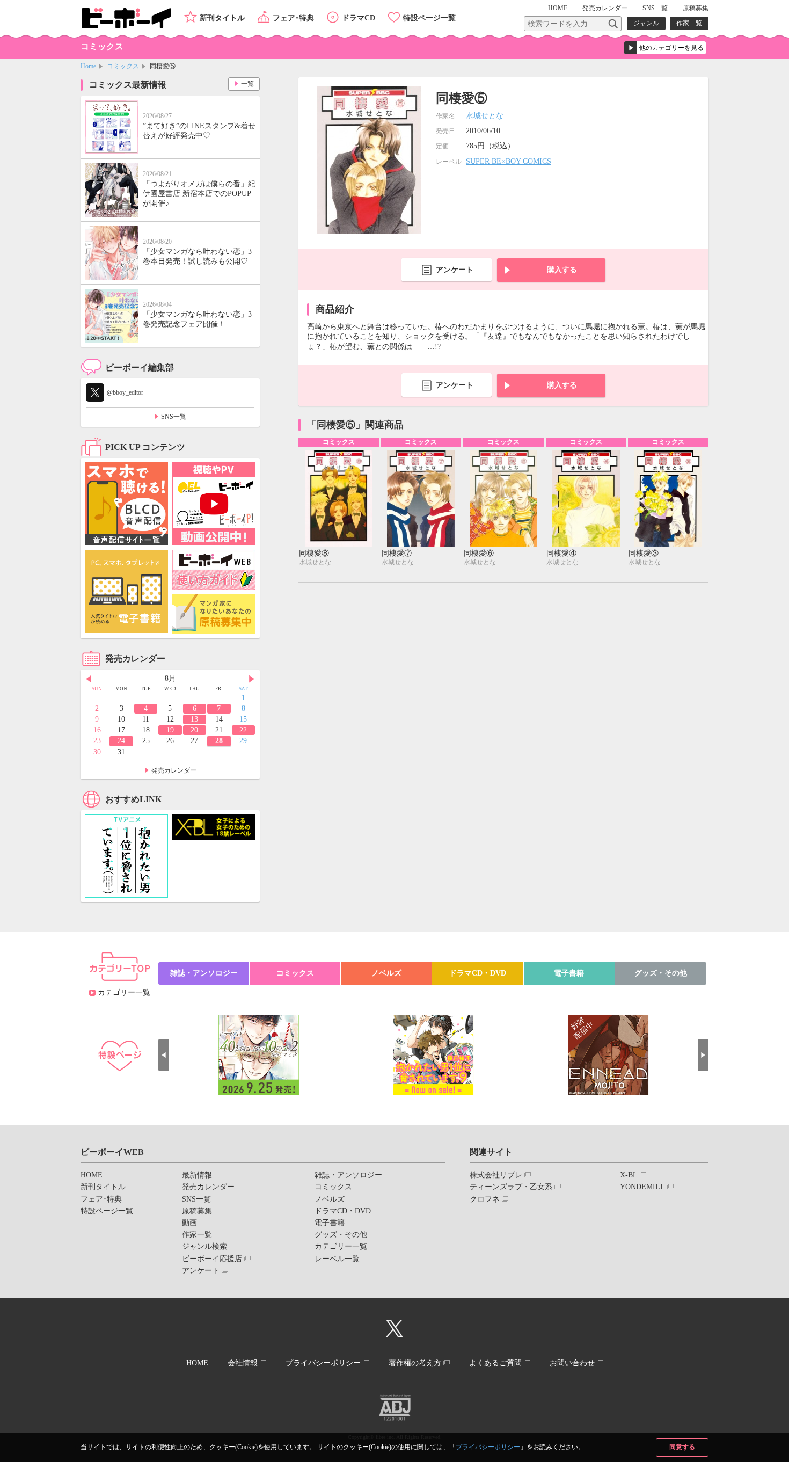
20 (194, 730)
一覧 (247, 84)
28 (219, 741)
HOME (557, 8)
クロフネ (485, 1199)
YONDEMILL (642, 1187)
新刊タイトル (222, 18)
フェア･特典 (293, 18)
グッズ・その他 (660, 973)
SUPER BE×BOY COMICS (508, 161)
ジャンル (646, 23)
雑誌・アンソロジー (204, 973)
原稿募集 (695, 8)
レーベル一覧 (337, 1259)
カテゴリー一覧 (124, 992)
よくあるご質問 (495, 1363)
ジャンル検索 (204, 1246)
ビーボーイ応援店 (212, 1259)
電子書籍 (569, 973)
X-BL (629, 1175)
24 (121, 741)
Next (252, 679)
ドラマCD (358, 18)
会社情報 (243, 1363)
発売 (604, 8)
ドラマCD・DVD (477, 973)
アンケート (454, 270)
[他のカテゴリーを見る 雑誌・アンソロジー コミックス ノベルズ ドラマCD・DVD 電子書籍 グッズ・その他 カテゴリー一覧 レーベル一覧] (665, 47)
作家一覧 (689, 23)
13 (194, 719)
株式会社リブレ (496, 1175)
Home (88, 66)
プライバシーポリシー (488, 1447)
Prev (89, 679)
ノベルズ (386, 973)
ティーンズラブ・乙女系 (511, 1187)
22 (243, 730)
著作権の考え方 (415, 1363)
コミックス (123, 66)
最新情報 (197, 1175)
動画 (189, 1223)
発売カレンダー (173, 770)
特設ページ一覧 (429, 18)
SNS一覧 (655, 8)
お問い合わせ (572, 1363)
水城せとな (484, 116)
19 (170, 730)
